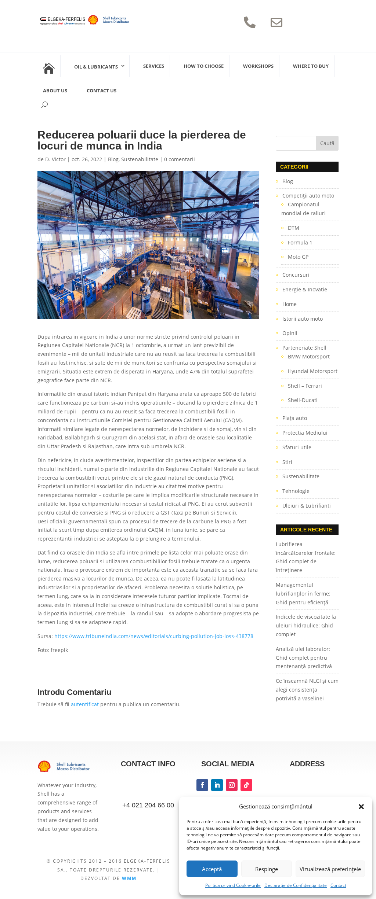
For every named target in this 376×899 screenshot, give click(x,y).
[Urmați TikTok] (246, 785)
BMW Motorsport (309, 356)
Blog (113, 159)
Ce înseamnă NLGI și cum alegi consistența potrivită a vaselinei (307, 689)
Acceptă (212, 869)
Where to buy (311, 66)
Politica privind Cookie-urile (233, 885)
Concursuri (296, 274)
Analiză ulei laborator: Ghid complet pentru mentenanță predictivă (304, 657)
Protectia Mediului (305, 432)
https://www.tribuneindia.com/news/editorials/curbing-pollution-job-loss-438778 (153, 636)
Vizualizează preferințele (330, 869)
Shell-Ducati (303, 400)
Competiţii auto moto (308, 195)
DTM (293, 227)
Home (289, 304)
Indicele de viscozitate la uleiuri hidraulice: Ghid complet (306, 625)
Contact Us (101, 90)
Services (153, 66)
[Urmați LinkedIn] (217, 785)
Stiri (287, 461)
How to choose (204, 66)
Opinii (289, 332)
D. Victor (55, 159)
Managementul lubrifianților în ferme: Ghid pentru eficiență (303, 593)
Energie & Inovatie (304, 289)
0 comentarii (179, 159)
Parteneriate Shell (304, 347)
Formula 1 (300, 242)
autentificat (85, 704)
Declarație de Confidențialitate (295, 885)
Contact (338, 885)
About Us (55, 90)
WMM (129, 878)
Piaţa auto (294, 418)
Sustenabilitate (139, 159)
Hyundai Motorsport (312, 371)
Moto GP (298, 256)
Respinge (266, 869)
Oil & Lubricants (96, 66)
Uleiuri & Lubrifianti (306, 505)
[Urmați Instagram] (232, 785)
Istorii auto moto (302, 318)
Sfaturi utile (296, 447)
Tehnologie (296, 490)
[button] (361, 806)
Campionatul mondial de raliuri (303, 209)
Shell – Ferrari (305, 385)
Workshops (258, 66)
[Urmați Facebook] (202, 785)
